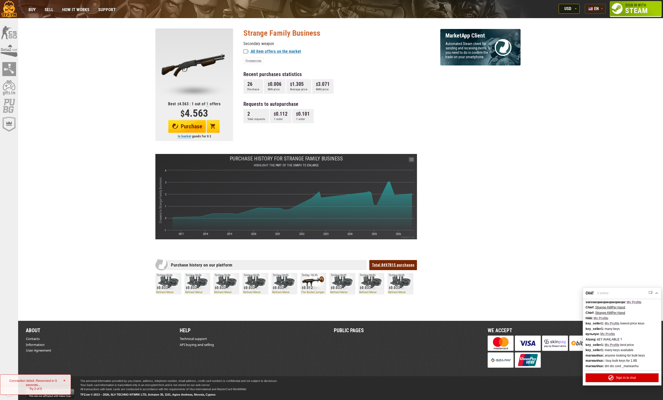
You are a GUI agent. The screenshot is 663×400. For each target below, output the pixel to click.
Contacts (33, 338)
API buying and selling (197, 344)
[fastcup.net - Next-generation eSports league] (9, 124)
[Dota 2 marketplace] (9, 51)
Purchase (191, 126)
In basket (184, 136)
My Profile (634, 302)
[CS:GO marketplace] (9, 32)
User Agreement (38, 350)
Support (107, 10)
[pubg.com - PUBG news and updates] (9, 106)
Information (35, 344)
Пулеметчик (254, 60)
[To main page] (9, 9)
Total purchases (393, 265)
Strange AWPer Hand (610, 307)
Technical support (193, 338)
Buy (32, 10)
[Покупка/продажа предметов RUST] (9, 69)
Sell (49, 10)
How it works (75, 10)
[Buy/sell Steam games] (9, 87)
